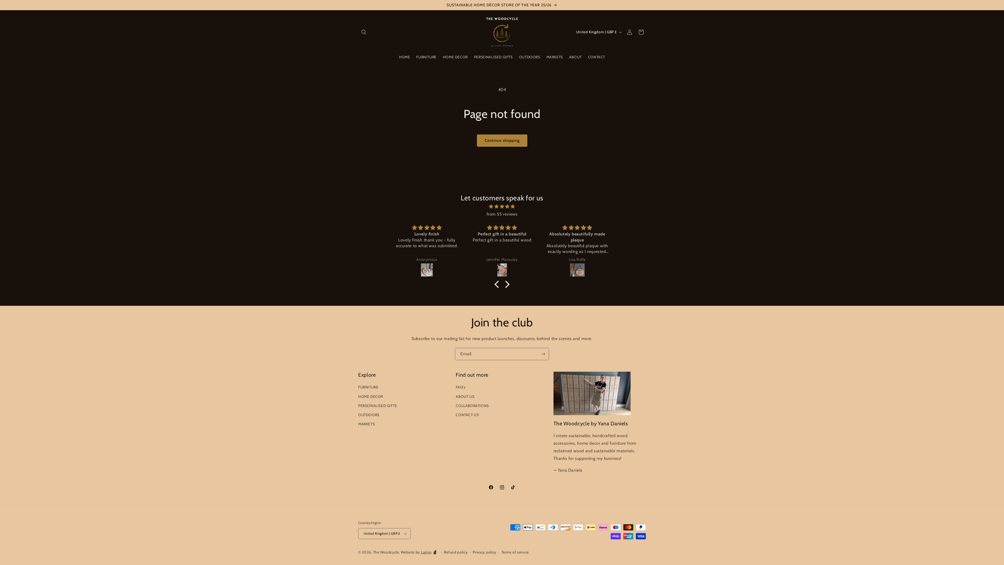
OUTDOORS (368, 415)
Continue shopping (502, 140)
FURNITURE (368, 387)
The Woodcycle (386, 552)
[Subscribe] (543, 354)
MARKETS (366, 424)
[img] (502, 207)
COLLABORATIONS (472, 405)
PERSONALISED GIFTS (377, 405)
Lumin (426, 552)
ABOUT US (465, 396)
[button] (364, 32)
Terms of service (515, 552)
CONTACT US (467, 415)
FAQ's (460, 387)
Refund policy (455, 552)
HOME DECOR (370, 396)
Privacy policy (484, 552)
